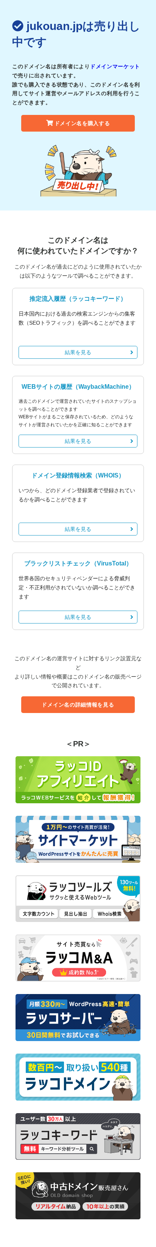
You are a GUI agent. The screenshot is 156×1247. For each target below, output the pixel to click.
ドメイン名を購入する (82, 123)
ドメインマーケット (115, 66)
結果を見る (78, 352)
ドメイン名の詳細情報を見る (78, 705)
